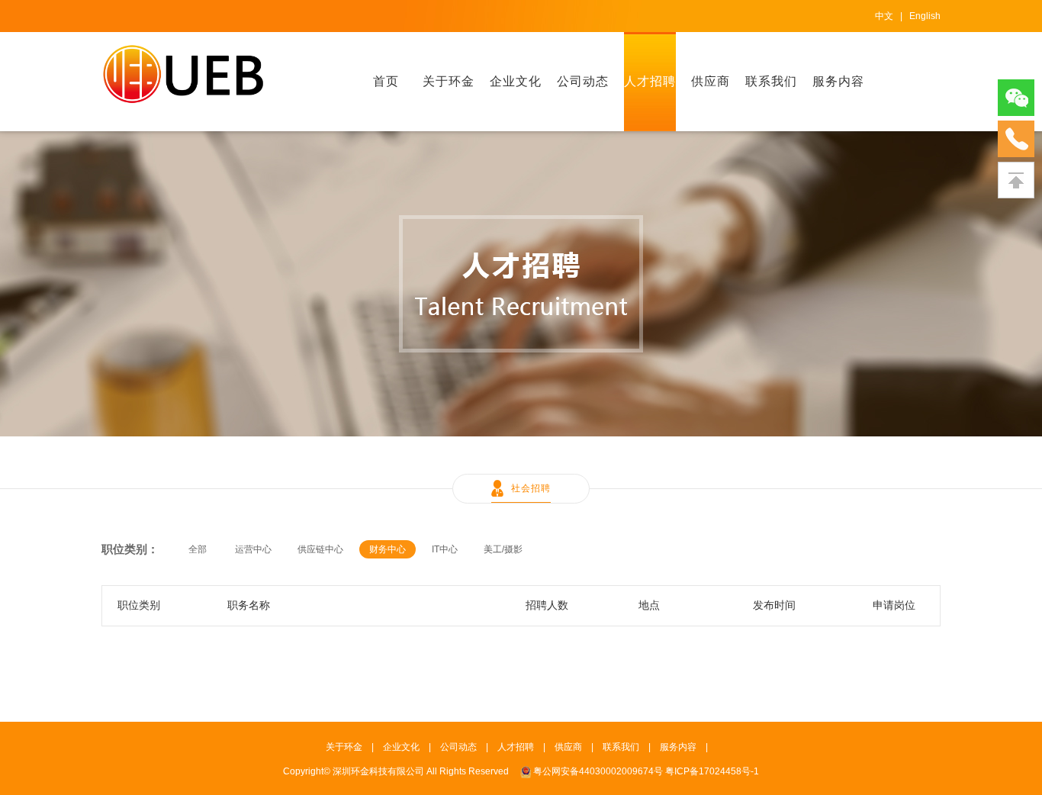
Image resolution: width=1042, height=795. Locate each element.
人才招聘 (650, 81)
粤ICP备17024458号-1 (712, 771)
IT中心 (445, 549)
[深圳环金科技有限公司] (183, 73)
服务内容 (838, 81)
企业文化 (516, 81)
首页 (386, 81)
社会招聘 (531, 488)
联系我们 (771, 81)
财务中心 (387, 549)
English (925, 16)
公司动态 (583, 81)
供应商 (710, 81)
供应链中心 (320, 549)
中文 (884, 16)
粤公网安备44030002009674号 (598, 771)
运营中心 (253, 549)
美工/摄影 (503, 549)
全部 (197, 549)
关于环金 (448, 81)
